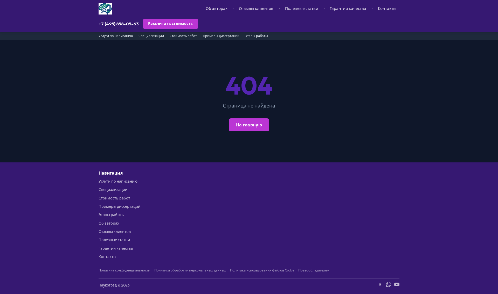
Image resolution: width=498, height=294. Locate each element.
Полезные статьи (301, 8)
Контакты (387, 8)
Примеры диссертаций (221, 36)
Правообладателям (313, 270)
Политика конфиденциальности (124, 270)
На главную (249, 124)
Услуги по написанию (116, 36)
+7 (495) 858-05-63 (119, 23)
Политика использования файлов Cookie (262, 270)
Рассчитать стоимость (170, 23)
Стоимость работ (183, 36)
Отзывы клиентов (256, 8)
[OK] (380, 285)
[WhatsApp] (388, 285)
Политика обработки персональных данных (190, 270)
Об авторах (216, 8)
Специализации (151, 36)
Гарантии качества (348, 8)
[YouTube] (396, 285)
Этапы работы (256, 36)
